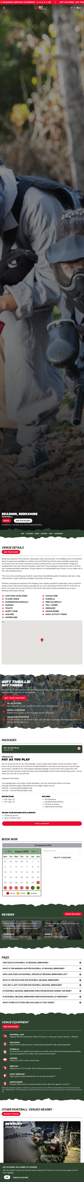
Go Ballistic (6, 525)
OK (7, 1177)
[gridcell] (5, 861)
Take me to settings (20, 1177)
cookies (11, 1172)
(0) (80, 8)
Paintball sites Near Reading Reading (27, 525)
